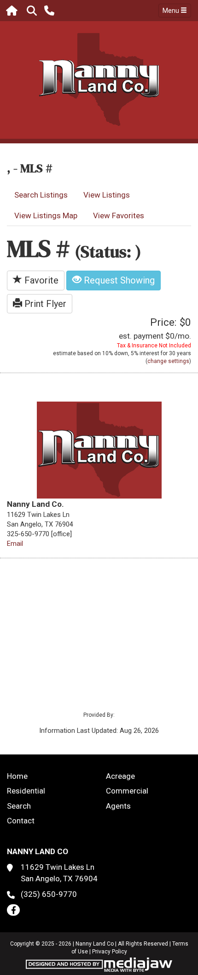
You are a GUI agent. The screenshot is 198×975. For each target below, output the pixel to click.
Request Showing (118, 280)
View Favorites (118, 215)
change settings (168, 361)
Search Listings (41, 194)
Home (17, 776)
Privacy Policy (109, 951)
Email (15, 543)
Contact (21, 820)
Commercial (127, 790)
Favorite (40, 280)
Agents (118, 806)
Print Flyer (44, 303)
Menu (172, 10)
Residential (26, 790)
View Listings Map (45, 215)
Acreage (120, 776)
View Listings (106, 194)
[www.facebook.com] (13, 910)
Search (19, 806)
